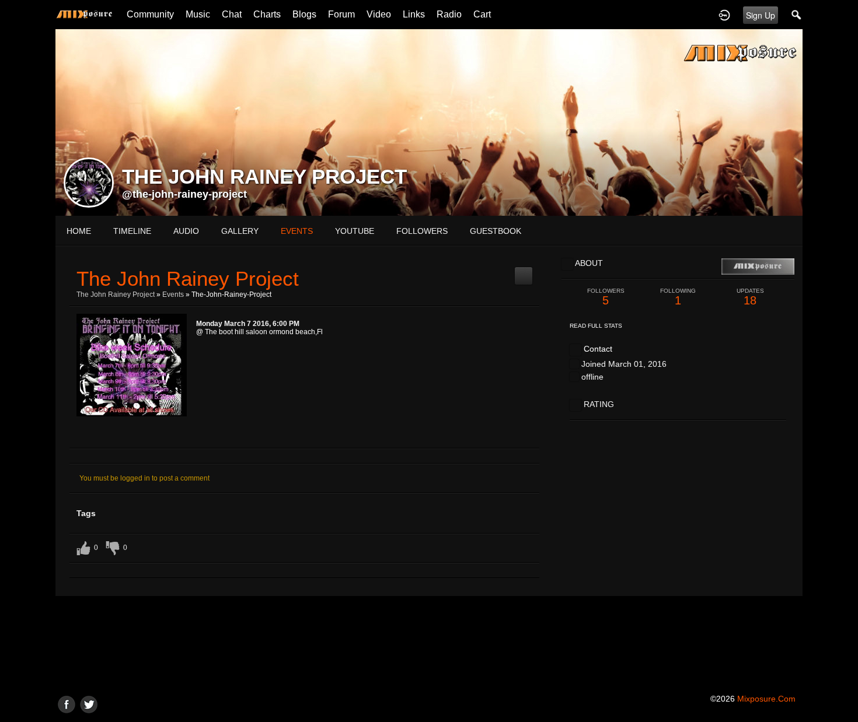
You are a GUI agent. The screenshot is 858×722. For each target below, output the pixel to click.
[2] (118, 436)
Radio (449, 14)
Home (79, 231)
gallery (240, 231)
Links (414, 14)
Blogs (304, 14)
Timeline (132, 231)
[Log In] (724, 14)
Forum (341, 14)
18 (750, 297)
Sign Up (760, 15)
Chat (232, 14)
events (297, 231)
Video (379, 14)
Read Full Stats (596, 326)
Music (198, 14)
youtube (354, 231)
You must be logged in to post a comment (144, 478)
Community (150, 14)
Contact (598, 348)
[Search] (797, 14)
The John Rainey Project (115, 294)
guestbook (495, 231)
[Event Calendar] (523, 271)
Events (173, 294)
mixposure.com (766, 698)
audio (186, 231)
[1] (113, 436)
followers (422, 231)
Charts (267, 14)
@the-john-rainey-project (184, 194)
